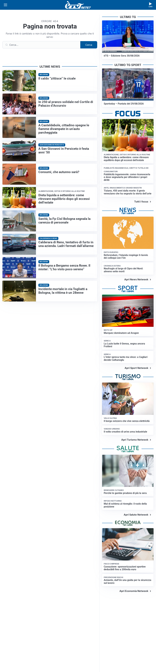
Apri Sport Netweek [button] (136, 367)
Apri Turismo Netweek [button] (134, 439)
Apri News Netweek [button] (136, 279)
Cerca (88, 44)
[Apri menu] (5, 5)
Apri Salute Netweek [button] (136, 514)
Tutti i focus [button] (141, 201)
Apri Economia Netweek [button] (133, 590)
